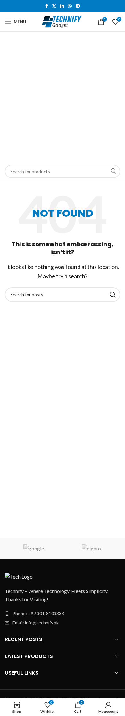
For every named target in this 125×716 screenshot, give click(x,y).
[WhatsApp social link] (70, 6)
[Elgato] (91, 548)
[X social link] (54, 6)
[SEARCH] (113, 171)
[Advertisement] (62, 97)
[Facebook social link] (46, 6)
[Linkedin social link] (62, 6)
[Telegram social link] (78, 6)
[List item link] (62, 613)
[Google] (34, 548)
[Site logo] (62, 21)
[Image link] (19, 576)
